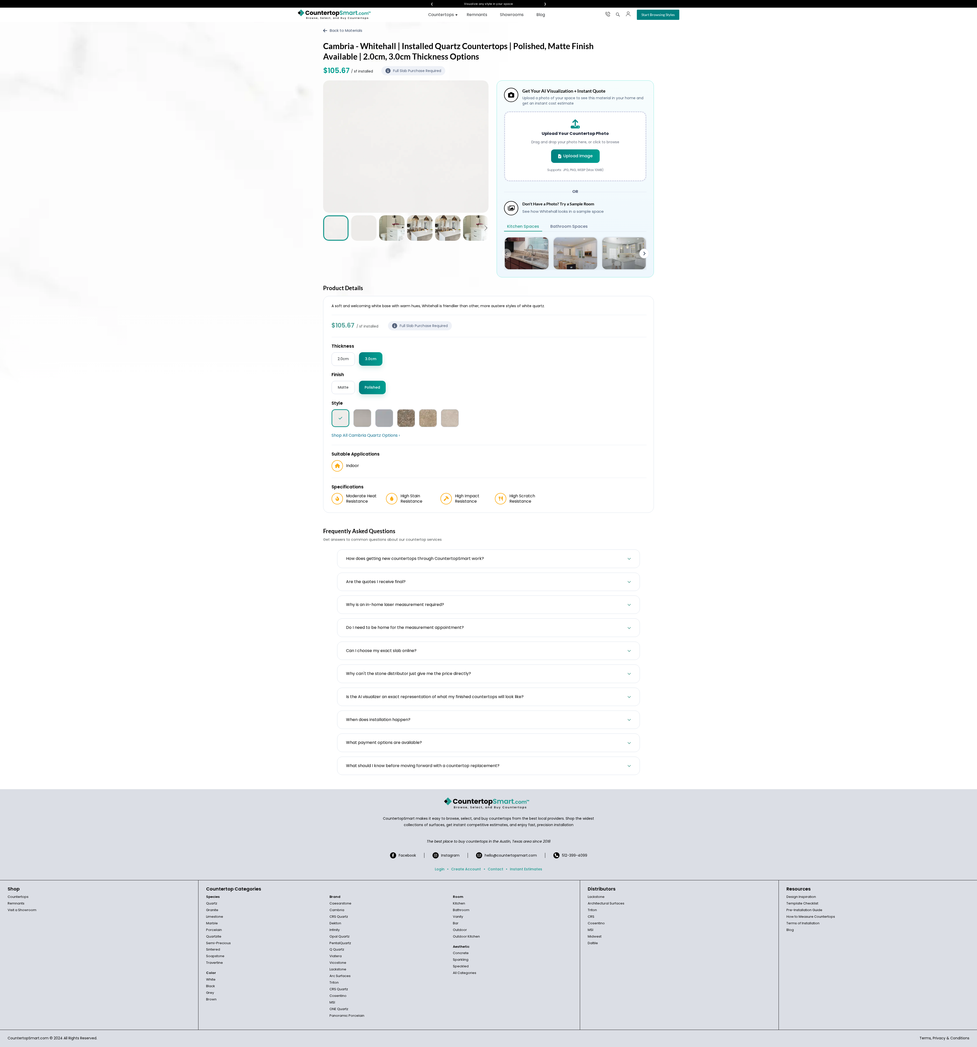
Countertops (441, 15)
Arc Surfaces (340, 975)
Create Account (466, 869)
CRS (591, 916)
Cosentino (338, 995)
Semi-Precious (218, 943)
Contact (495, 869)
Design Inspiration (801, 896)
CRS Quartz (338, 916)
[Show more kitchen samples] (644, 253)
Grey (210, 992)
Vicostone (337, 962)
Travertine (214, 962)
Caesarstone (340, 903)
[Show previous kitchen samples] (506, 253)
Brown (211, 999)
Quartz (211, 903)
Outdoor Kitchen (466, 936)
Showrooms (512, 15)
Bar (455, 923)
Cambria (336, 910)
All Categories (464, 972)
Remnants (477, 15)
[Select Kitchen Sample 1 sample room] (526, 253)
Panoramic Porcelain (346, 1015)
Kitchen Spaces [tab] (523, 226)
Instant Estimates (526, 869)
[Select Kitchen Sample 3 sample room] (623, 253)
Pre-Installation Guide (804, 910)
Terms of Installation (803, 923)
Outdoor (460, 929)
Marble (212, 923)
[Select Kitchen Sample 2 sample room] (575, 253)
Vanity (458, 916)
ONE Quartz (338, 1009)
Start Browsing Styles (658, 14)
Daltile (593, 943)
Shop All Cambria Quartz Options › (366, 435)
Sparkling (460, 959)
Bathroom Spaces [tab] (569, 226)
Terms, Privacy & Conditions (944, 1038)
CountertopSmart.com (28, 1038)
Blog (540, 15)
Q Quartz (336, 949)
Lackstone (337, 969)
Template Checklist (802, 903)
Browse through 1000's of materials (484, 4)
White (210, 979)
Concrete (461, 953)
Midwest (594, 936)
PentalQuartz (340, 943)
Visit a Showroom (22, 910)
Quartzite (213, 936)
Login (439, 869)
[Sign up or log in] (628, 14)
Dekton (335, 923)
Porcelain (214, 929)
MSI (332, 1002)
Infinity (334, 929)
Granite (212, 910)
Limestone (214, 916)
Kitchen (459, 903)
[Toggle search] (618, 14)
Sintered (213, 949)
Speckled (461, 966)
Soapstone (215, 956)
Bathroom (461, 910)
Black (210, 986)
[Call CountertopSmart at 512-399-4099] (608, 14)
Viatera (335, 956)
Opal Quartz (339, 936)
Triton (334, 982)
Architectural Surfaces (606, 903)
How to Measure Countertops (810, 916)
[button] (485, 228)
